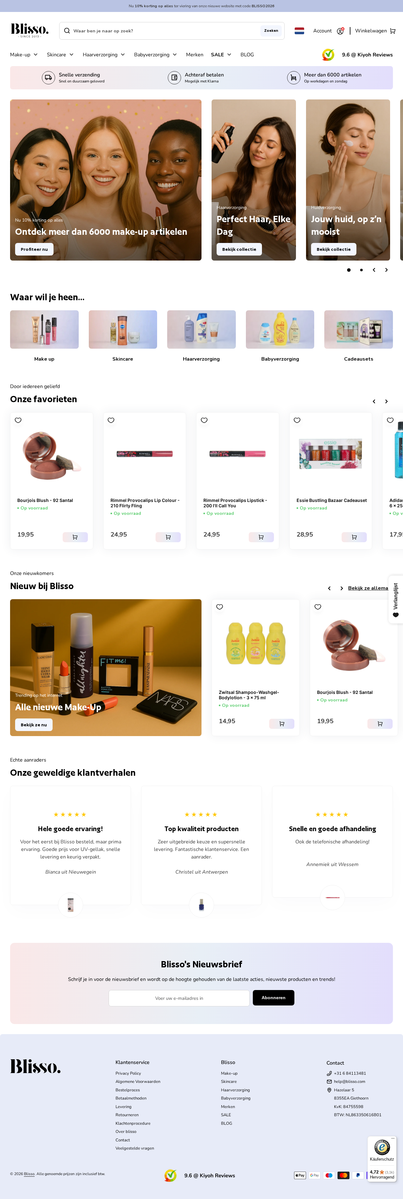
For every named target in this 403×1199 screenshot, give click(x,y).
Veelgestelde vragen (135, 1148)
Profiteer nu (34, 249)
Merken (194, 54)
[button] (349, 270)
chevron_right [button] (386, 270)
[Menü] (393, 1140)
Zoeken (271, 30)
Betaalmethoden (131, 1098)
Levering (124, 1107)
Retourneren (127, 1115)
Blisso (29, 1173)
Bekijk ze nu (34, 724)
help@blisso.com (349, 1081)
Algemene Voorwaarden (138, 1081)
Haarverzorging (100, 54)
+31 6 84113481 (350, 1073)
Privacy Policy (128, 1073)
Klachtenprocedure (133, 1123)
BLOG (247, 54)
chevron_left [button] (374, 270)
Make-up (20, 54)
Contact (123, 1140)
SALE (217, 54)
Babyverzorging (151, 54)
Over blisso (126, 1131)
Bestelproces (128, 1090)
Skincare (56, 54)
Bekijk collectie (239, 249)
